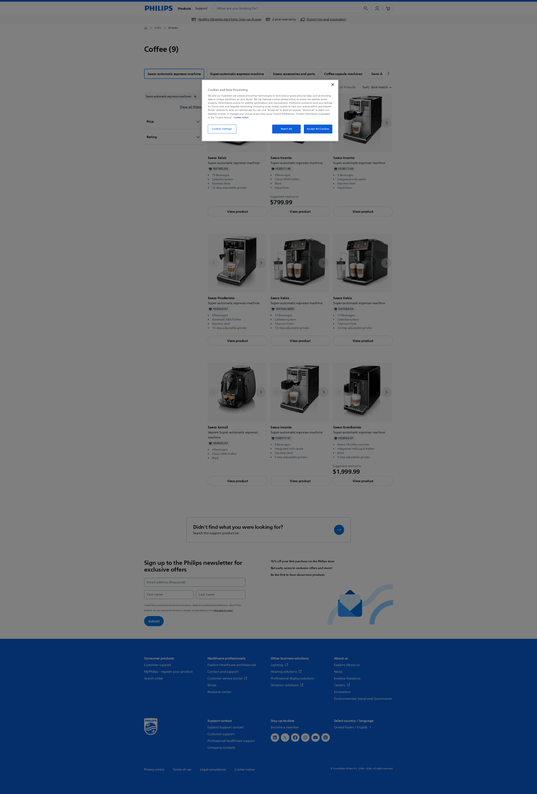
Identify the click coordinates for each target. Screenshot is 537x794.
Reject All (286, 129)
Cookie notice (241, 117)
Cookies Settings (222, 129)
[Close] (332, 84)
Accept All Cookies (318, 129)
